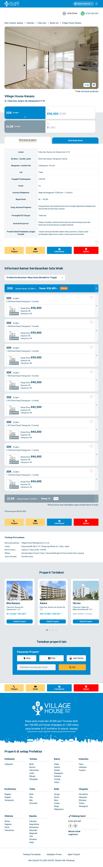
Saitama (57, 776)
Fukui (81, 764)
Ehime (7, 821)
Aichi (31, 794)
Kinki (56, 789)
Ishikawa (83, 767)
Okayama (83, 797)
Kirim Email (72, 13)
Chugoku (83, 789)
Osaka (57, 803)
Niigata (8, 797)
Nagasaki (33, 833)
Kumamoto (34, 827)
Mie (31, 800)
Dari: (48, 110)
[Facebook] (70, 826)
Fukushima (34, 770)
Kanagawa (58, 773)
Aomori (32, 767)
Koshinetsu (10, 789)
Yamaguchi (83, 806)
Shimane (82, 800)
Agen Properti (74, 854)
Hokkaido (10, 759)
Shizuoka (33, 803)
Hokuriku (83, 759)
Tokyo (56, 782)
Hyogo (57, 794)
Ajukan (86, 252)
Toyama (82, 770)
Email (35, 252)
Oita (31, 836)
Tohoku (33, 759)
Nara (56, 800)
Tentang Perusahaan (32, 854)
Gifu (31, 797)
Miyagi (32, 776)
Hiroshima (83, 794)
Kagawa (8, 824)
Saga (31, 842)
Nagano (8, 794)
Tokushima (9, 830)
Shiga (56, 806)
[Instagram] (75, 826)
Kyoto (56, 797)
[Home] (51, 708)
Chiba (56, 764)
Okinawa (33, 839)
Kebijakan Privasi (54, 854)
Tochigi (57, 779)
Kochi (7, 827)
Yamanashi (9, 800)
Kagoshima (34, 824)
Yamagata (33, 779)
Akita (31, 764)
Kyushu (33, 816)
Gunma (57, 767)
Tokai (32, 789)
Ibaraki (57, 770)
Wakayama (58, 809)
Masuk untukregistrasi (74, 833)
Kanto (57, 759)
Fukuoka (33, 821)
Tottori (81, 803)
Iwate (31, 773)
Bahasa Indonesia (84, 4)
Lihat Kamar (59, 252)
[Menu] (96, 4)
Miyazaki (33, 830)
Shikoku (9, 816)
